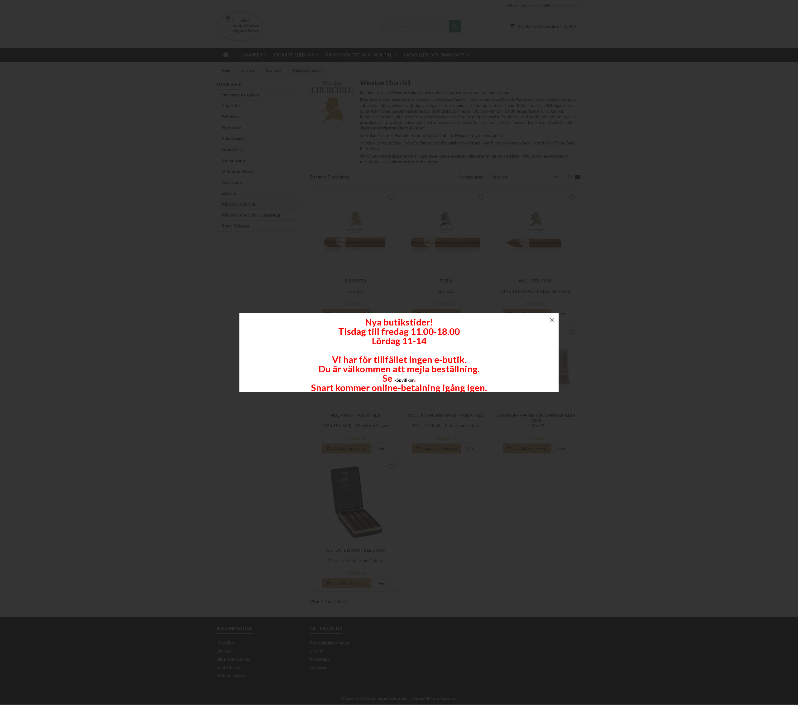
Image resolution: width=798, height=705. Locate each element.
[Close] (552, 320)
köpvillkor (404, 380)
